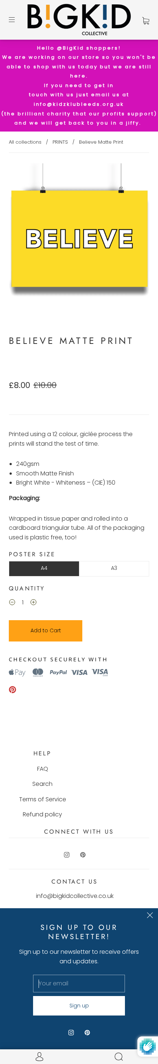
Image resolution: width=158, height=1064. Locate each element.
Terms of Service (42, 799)
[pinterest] (83, 855)
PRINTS (60, 142)
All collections (25, 142)
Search (42, 784)
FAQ (42, 769)
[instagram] (66, 855)
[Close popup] (150, 916)
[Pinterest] (12, 689)
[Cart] (145, 19)
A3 (114, 568)
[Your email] (79, 983)
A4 (44, 568)
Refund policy (42, 814)
